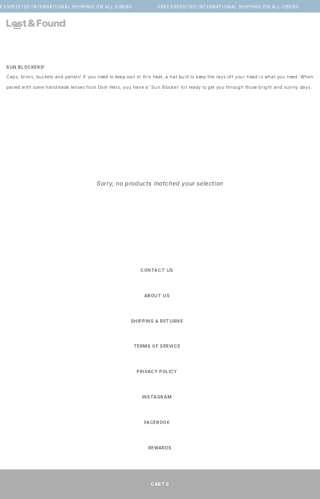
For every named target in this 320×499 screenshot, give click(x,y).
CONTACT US (156, 270)
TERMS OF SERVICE (157, 346)
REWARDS (160, 447)
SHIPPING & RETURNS (157, 320)
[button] (305, 23)
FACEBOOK (157, 422)
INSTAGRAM (157, 396)
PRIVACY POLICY (157, 371)
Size (154, 131)
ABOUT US (157, 295)
